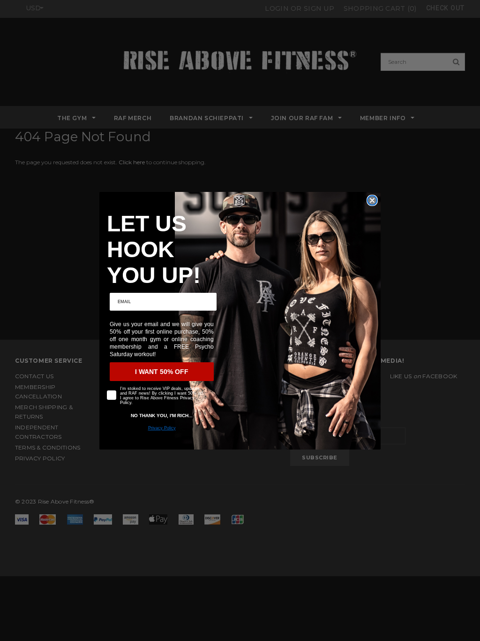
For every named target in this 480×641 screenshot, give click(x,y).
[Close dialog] (372, 200)
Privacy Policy (162, 428)
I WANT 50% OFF (161, 371)
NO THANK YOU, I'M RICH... (162, 415)
